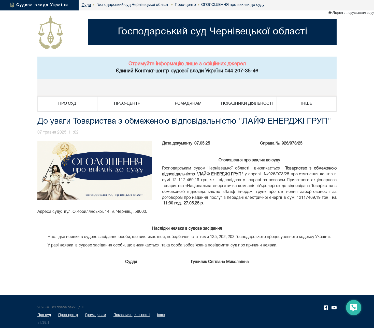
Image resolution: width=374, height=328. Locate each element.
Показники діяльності (131, 315)
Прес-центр (68, 315)
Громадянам (95, 315)
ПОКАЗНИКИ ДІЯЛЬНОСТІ (247, 104)
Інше (161, 315)
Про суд (44, 315)
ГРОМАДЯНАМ (187, 104)
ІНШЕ (306, 104)
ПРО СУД (67, 104)
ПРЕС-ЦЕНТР (127, 104)
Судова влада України (42, 5)
